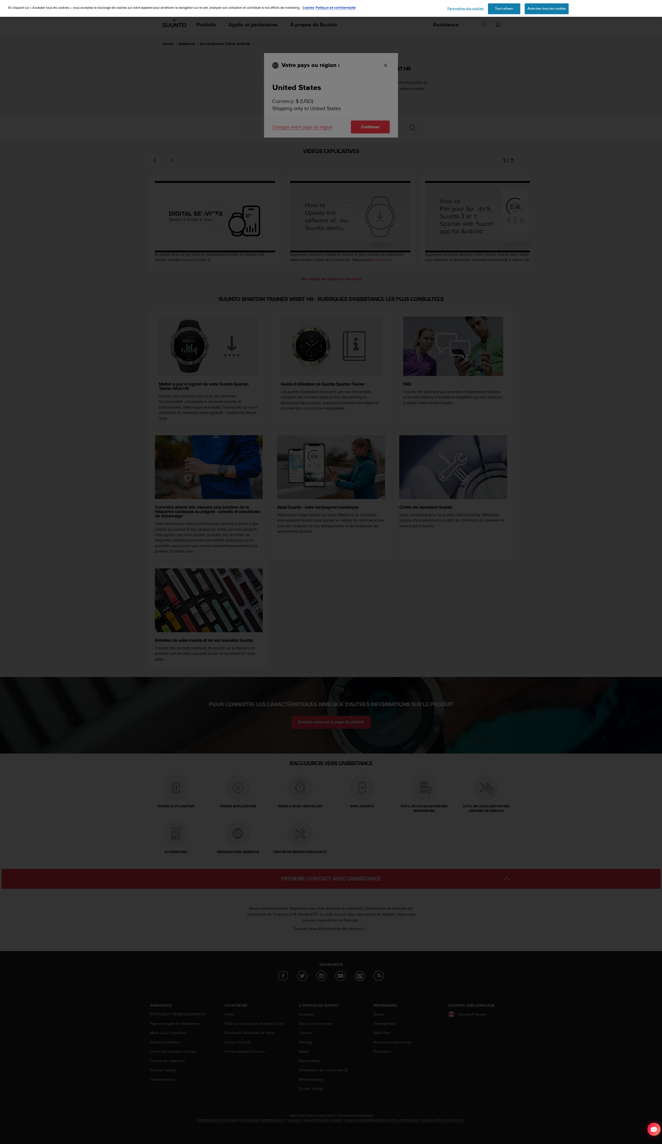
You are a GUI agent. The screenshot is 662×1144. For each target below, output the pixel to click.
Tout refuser (504, 8)
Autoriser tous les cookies (547, 8)
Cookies (308, 7)
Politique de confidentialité (335, 7)
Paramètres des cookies (465, 8)
